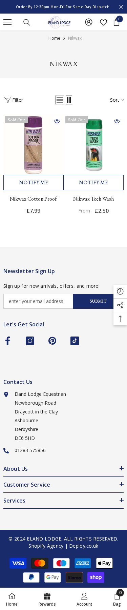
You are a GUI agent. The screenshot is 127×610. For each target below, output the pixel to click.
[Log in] (88, 22)
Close (121, 6)
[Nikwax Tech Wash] (94, 145)
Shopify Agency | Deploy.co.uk (63, 546)
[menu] (7, 22)
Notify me (33, 182)
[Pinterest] (52, 340)
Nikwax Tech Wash (93, 198)
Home (54, 38)
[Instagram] (30, 340)
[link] (84, 599)
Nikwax (75, 38)
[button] (59, 100)
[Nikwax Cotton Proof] (33, 145)
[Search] (27, 22)
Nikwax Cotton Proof (33, 198)
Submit (98, 301)
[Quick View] (57, 121)
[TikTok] (74, 340)
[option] (63, 7)
